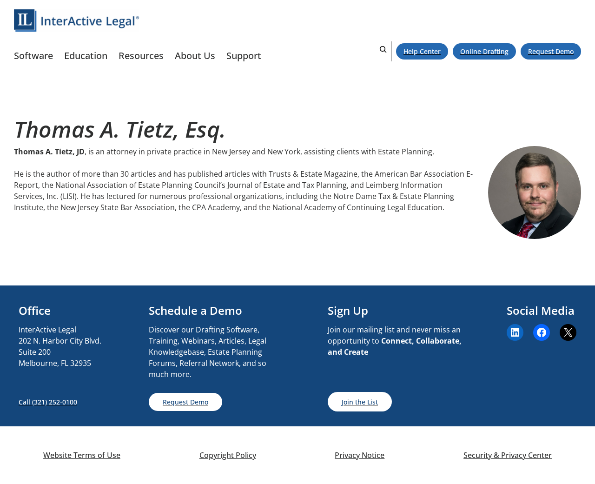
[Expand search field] (383, 51)
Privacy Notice (359, 455)
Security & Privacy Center (507, 455)
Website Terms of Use (81, 455)
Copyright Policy (227, 455)
